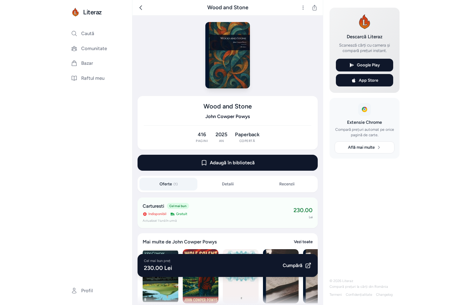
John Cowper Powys (227, 116)
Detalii (228, 184)
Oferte (169, 184)
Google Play (368, 65)
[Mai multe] (303, 7)
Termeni (336, 295)
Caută (87, 33)
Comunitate (94, 48)
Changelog (384, 295)
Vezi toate (303, 241)
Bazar (87, 63)
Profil (87, 291)
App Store (368, 80)
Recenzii (286, 184)
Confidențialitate (359, 295)
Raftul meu (92, 78)
